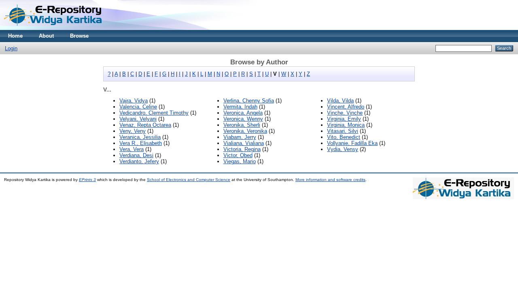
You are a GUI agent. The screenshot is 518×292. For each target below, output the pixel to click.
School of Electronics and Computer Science (188, 179)
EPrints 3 (87, 179)
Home (15, 36)
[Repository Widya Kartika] (54, 28)
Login (11, 48)
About (46, 36)
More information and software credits (330, 179)
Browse (79, 36)
